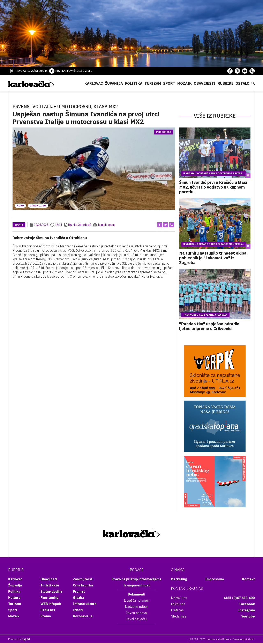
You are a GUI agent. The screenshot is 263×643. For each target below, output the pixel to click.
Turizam (152, 83)
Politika (133, 83)
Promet (79, 591)
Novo (20, 205)
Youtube (248, 616)
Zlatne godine (51, 591)
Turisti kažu (49, 585)
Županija (114, 83)
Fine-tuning (49, 597)
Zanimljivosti (83, 579)
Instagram (246, 610)
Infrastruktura (84, 604)
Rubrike (225, 83)
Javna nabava (136, 613)
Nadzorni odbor (136, 607)
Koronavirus (82, 616)
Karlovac (93, 83)
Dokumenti (136, 594)
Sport (169, 83)
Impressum (214, 579)
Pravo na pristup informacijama (136, 579)
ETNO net (47, 610)
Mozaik (184, 83)
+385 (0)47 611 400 (239, 598)
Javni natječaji (136, 619)
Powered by (19, 639)
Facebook (247, 604)
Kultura (14, 597)
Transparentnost (136, 585)
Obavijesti (205, 83)
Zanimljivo (38, 205)
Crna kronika (83, 585)
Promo (45, 616)
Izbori (78, 610)
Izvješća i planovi (136, 600)
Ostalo (242, 83)
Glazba (78, 597)
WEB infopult (50, 604)
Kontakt (248, 579)
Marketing (179, 579)
